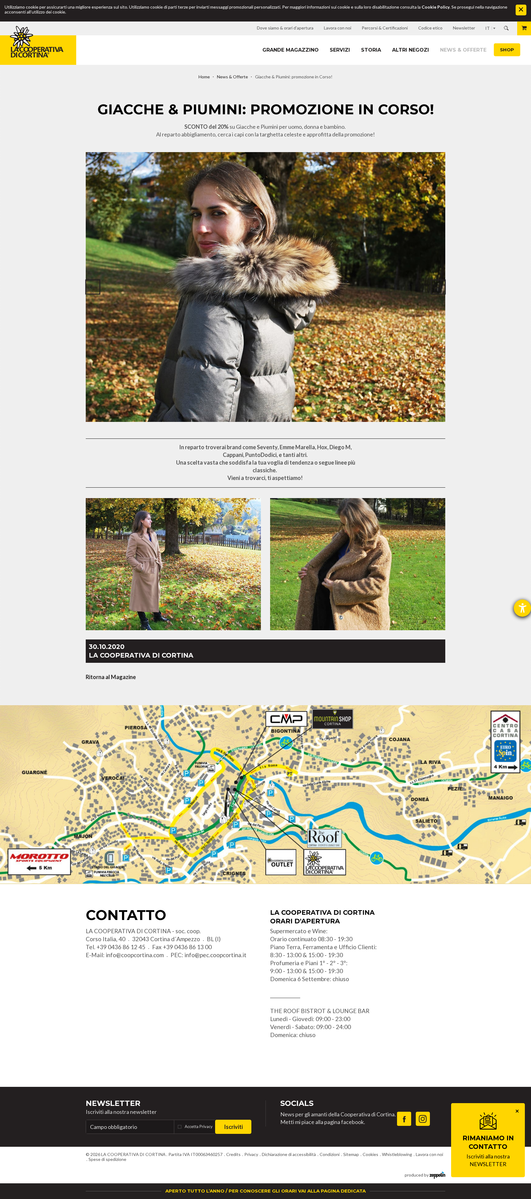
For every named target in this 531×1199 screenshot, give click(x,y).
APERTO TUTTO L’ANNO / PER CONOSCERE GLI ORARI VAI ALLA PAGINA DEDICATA (265, 1191)
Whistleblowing (397, 1154)
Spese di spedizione (107, 1159)
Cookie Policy (436, 7)
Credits (233, 1154)
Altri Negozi (410, 50)
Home (204, 76)
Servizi (340, 50)
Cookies (370, 1154)
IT (487, 28)
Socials (296, 1103)
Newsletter (113, 1103)
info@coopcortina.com (135, 954)
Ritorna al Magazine (111, 677)
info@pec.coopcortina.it (215, 954)
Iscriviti (233, 1126)
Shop (507, 50)
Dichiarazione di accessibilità (289, 1154)
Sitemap (351, 1154)
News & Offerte (463, 50)
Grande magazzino (290, 50)
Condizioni (330, 1154)
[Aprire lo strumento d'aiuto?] (522, 608)
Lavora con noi (429, 1154)
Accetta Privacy (199, 1126)
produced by (417, 1174)
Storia (371, 50)
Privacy (251, 1154)
